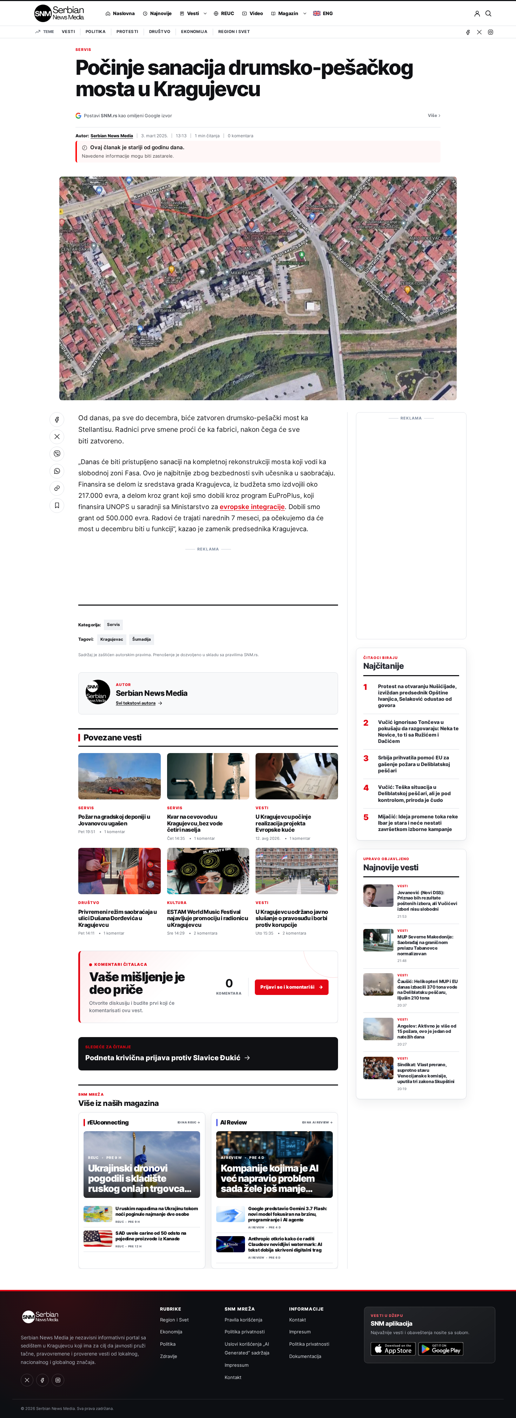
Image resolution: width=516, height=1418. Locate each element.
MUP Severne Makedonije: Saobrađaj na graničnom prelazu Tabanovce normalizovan (425, 945)
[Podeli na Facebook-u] (56, 419)
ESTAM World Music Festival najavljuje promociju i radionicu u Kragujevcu (207, 918)
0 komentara (240, 135)
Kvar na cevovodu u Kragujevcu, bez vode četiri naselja (195, 823)
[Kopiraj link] (56, 488)
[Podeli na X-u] (56, 436)
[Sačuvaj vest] (56, 505)
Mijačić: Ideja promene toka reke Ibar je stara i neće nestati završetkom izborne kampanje (418, 822)
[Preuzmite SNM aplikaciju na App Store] (393, 1349)
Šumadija (141, 639)
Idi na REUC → (189, 1122)
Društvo (160, 31)
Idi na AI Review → (317, 1122)
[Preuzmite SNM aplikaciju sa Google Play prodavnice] (440, 1349)
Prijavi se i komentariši (291, 987)
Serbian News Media (112, 135)
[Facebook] (468, 32)
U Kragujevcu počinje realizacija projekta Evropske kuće (283, 823)
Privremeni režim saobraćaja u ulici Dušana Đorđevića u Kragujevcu (117, 918)
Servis (83, 50)
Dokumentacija (305, 1356)
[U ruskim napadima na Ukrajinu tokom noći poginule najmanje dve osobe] (98, 1214)
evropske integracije (252, 506)
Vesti (68, 31)
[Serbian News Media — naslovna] (57, 13)
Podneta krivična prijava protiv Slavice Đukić (162, 1058)
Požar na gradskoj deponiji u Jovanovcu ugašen (114, 820)
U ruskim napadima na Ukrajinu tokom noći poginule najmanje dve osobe (156, 1211)
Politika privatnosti (245, 1331)
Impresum (300, 1331)
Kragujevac (111, 639)
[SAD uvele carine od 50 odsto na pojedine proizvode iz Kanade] (98, 1239)
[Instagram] (490, 32)
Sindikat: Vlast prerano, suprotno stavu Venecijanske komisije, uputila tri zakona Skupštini (426, 1073)
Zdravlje (168, 1356)
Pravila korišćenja (243, 1320)
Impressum (237, 1365)
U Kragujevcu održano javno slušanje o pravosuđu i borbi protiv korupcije (292, 918)
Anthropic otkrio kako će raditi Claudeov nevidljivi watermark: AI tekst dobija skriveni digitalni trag (285, 1244)
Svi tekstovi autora (136, 702)
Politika (96, 31)
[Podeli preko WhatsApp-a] (56, 471)
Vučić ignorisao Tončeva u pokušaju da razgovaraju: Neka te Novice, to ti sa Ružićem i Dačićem (418, 731)
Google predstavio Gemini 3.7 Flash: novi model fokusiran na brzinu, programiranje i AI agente (287, 1214)
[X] (479, 32)
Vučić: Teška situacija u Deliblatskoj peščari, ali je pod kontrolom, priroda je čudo (414, 793)
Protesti (127, 31)
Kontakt (233, 1377)
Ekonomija (194, 31)
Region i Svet (234, 31)
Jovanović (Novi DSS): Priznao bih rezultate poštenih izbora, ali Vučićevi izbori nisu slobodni (427, 900)
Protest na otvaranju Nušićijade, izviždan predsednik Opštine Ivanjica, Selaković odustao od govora (417, 695)
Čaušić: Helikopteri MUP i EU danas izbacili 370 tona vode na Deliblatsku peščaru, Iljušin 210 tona (427, 990)
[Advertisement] (208, 571)
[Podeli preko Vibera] (56, 454)
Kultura (177, 903)
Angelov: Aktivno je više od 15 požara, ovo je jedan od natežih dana (426, 1031)
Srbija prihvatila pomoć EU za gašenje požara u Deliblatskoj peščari (414, 763)
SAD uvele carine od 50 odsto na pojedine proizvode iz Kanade (150, 1235)
